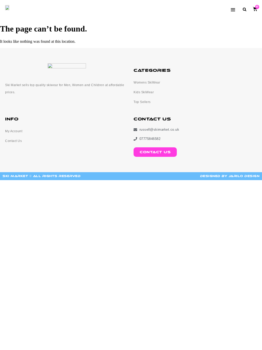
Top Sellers (142, 102)
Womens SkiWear (147, 82)
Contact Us (13, 141)
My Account (13, 131)
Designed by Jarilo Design (230, 176)
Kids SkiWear (144, 92)
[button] (244, 9)
